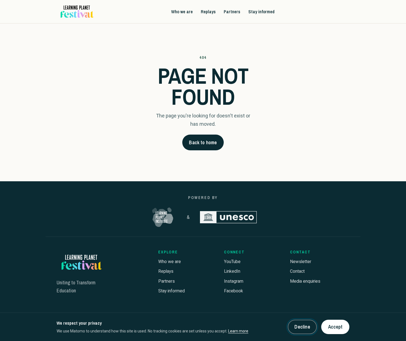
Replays (208, 11)
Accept (335, 326)
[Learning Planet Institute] (162, 217)
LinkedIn (232, 271)
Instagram (233, 281)
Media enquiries (305, 281)
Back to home (203, 142)
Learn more (238, 331)
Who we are (182, 11)
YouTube (232, 261)
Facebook (233, 290)
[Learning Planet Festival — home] (76, 12)
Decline (302, 326)
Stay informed (261, 11)
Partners (232, 11)
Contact (297, 271)
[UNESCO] (228, 217)
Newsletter (300, 261)
